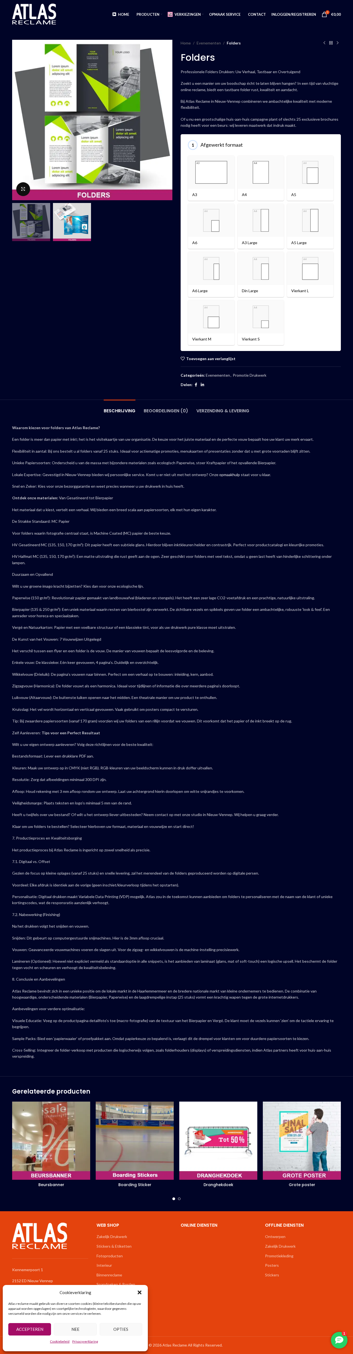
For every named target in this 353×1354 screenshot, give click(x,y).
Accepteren (29, 1329)
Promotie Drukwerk (249, 375)
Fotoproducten (110, 1255)
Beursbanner (51, 1184)
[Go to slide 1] (173, 1198)
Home (186, 43)
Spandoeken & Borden (116, 1284)
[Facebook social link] (195, 385)
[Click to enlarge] (23, 189)
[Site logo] (34, 14)
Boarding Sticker (134, 1184)
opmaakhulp (229, 474)
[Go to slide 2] (179, 1198)
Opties (120, 1329)
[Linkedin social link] (202, 385)
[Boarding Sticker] (135, 1141)
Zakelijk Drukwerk (112, 1236)
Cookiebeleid (59, 1341)
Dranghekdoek (218, 1184)
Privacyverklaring (85, 1341)
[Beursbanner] (51, 1141)
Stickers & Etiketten (114, 1246)
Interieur (104, 1265)
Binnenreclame (109, 1275)
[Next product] (337, 43)
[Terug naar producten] (331, 43)
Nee (75, 1329)
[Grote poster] (302, 1141)
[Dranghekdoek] (218, 1141)
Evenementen (209, 43)
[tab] (119, 408)
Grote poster (302, 1184)
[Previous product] (324, 43)
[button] (139, 1292)
